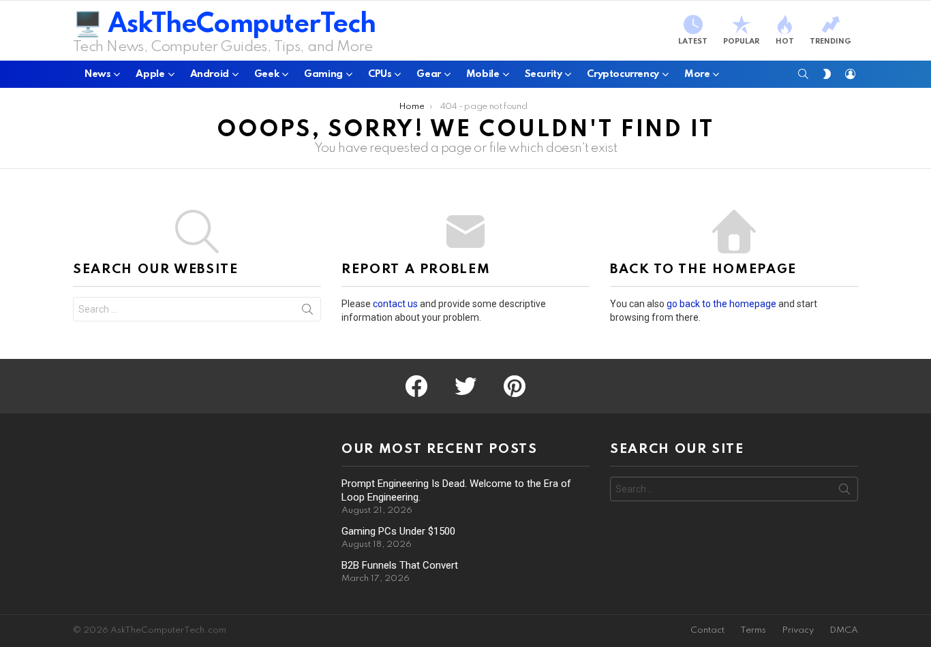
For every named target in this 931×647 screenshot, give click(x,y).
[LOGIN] (850, 74)
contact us (395, 303)
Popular (741, 41)
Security (543, 74)
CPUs (379, 74)
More (696, 74)
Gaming (323, 74)
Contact (707, 630)
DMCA (843, 630)
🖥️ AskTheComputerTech (224, 25)
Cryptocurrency (623, 74)
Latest (692, 41)
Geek (266, 74)
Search (307, 312)
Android (209, 74)
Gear (428, 74)
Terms (753, 630)
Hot (785, 41)
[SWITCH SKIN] (827, 74)
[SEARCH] (803, 74)
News (97, 74)
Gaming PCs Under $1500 (398, 531)
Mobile (483, 74)
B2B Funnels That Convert (399, 565)
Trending (830, 41)
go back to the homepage (721, 303)
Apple (150, 74)
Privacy (798, 630)
